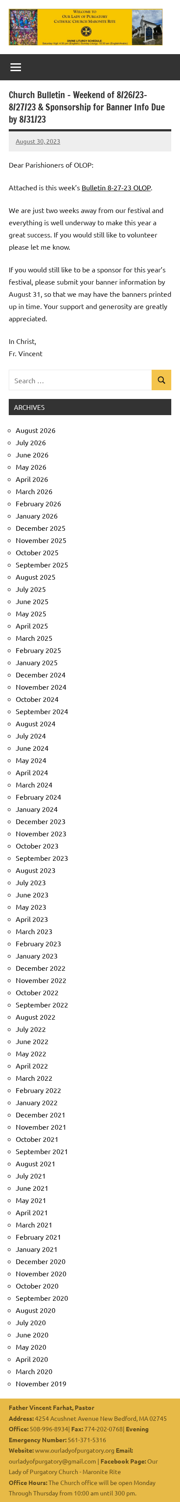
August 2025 (35, 576)
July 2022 (31, 1028)
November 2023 (41, 833)
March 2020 (34, 1371)
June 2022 (32, 1041)
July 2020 (31, 1322)
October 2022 (37, 992)
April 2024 (32, 772)
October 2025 (37, 552)
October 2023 (37, 845)
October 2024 (37, 698)
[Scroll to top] (162, 1484)
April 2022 (32, 1065)
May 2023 (31, 906)
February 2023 (38, 943)
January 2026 (37, 515)
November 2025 (41, 540)
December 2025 (41, 527)
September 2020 (42, 1297)
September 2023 (42, 857)
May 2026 (31, 466)
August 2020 (35, 1310)
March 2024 (34, 784)
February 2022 (38, 1090)
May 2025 (31, 613)
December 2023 (41, 821)
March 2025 (34, 637)
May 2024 (31, 760)
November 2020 (41, 1273)
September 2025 (42, 564)
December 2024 (41, 674)
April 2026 (32, 478)
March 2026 (34, 491)
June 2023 (32, 894)
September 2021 (42, 1151)
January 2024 (37, 808)
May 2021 (31, 1200)
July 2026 (31, 442)
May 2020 (31, 1346)
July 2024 (31, 735)
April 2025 (32, 625)
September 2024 (42, 711)
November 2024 (41, 686)
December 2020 (41, 1261)
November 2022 (41, 980)
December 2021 (41, 1114)
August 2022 (35, 1016)
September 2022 (42, 1004)
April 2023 (32, 918)
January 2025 (37, 662)
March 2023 (34, 931)
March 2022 (34, 1077)
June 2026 (32, 454)
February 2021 (38, 1236)
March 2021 (34, 1224)
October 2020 (37, 1285)
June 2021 (32, 1187)
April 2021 (32, 1212)
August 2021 (35, 1163)
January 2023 (37, 955)
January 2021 (37, 1248)
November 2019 (41, 1383)
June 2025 (32, 601)
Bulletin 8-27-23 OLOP (116, 187)
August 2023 (35, 870)
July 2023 (31, 882)
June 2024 (32, 747)
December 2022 (41, 967)
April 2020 (32, 1358)
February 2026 (38, 503)
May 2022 (31, 1053)
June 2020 (32, 1334)
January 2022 (37, 1102)
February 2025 (38, 650)
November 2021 (41, 1126)
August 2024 (35, 723)
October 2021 (37, 1138)
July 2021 (31, 1175)
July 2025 (31, 588)
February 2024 (38, 796)
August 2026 (35, 430)
